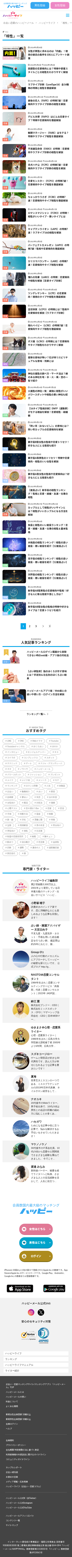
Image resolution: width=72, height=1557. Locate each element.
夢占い (25, 797)
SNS (22, 741)
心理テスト (12, 808)
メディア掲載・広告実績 (17, 1482)
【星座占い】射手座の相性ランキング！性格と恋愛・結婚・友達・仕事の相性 (48, 494)
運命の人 (36, 848)
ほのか (55, 747)
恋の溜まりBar (32, 808)
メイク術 (26, 780)
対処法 (39, 803)
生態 (9, 825)
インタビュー (13, 752)
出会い (6, 662)
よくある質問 (12, 1406)
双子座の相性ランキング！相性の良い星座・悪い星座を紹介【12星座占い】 (48, 561)
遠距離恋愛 (54, 848)
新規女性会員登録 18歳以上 (18, 1414)
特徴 (5, 449)
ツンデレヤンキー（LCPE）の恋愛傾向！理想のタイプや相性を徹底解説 (47, 295)
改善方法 (24, 814)
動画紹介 (26, 792)
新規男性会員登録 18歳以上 (18, 1419)
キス (56, 752)
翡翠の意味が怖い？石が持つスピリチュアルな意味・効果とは (48, 359)
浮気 (24, 820)
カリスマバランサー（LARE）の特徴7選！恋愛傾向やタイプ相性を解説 (48, 263)
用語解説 (24, 825)
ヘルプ (9, 1429)
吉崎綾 (10, 797)
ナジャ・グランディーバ (51, 763)
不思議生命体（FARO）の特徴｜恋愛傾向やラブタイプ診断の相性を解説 (48, 151)
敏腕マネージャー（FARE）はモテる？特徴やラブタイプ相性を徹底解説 (48, 135)
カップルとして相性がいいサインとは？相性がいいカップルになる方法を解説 (48, 511)
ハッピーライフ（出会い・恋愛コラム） (24, 1486)
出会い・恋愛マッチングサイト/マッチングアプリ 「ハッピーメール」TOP (35, 1385)
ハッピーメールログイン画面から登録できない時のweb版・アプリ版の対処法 (48, 654)
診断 (5, 415)
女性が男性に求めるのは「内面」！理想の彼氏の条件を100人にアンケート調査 (48, 55)
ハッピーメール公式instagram (19, 1503)
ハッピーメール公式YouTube (19, 1508)
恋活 (62, 808)
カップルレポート (14, 1468)
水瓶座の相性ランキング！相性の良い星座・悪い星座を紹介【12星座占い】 (48, 544)
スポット (50, 758)
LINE (9, 741)
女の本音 (53, 797)
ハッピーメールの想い (16, 1397)
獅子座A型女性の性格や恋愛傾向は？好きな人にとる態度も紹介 (48, 476)
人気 (48, 786)
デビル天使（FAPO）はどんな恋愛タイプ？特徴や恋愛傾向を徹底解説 (48, 119)
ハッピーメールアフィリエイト (20, 1516)
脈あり (10, 842)
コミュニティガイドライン (18, 1459)
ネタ (9, 769)
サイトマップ (12, 1525)
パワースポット (14, 775)
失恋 (38, 797)
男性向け (11, 831)
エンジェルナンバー (37, 752)
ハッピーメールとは (15, 1392)
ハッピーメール (43, 769)
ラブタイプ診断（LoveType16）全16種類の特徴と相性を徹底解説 (48, 86)
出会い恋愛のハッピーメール (18, 23)
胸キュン (48, 837)
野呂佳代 (11, 853)
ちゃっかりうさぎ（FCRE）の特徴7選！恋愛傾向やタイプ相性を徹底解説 (48, 199)
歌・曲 (10, 820)
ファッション (36, 775)
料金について (12, 1402)
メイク (10, 780)
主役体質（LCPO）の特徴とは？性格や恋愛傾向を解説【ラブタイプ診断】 (48, 311)
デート (29, 763)
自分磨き (26, 842)
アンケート (8, 58)
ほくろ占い (38, 747)
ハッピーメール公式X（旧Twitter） (21, 1498)
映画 (51, 814)
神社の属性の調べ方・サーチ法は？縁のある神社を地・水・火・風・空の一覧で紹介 (48, 377)
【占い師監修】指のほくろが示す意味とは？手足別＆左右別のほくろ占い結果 (47, 675)
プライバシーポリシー (16, 1445)
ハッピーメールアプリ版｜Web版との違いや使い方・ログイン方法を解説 (47, 693)
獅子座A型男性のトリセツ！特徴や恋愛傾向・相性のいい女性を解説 (48, 460)
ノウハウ (24, 769)
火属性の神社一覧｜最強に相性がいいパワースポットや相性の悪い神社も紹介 (48, 395)
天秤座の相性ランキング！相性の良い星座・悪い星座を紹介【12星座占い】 (48, 576)
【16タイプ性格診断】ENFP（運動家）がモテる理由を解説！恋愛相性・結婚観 (48, 412)
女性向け (11, 803)
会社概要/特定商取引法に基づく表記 (22, 1450)
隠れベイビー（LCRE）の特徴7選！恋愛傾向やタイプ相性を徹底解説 (48, 327)
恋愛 (5, 75)
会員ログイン (12, 1424)
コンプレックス (31, 758)
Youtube (54, 741)
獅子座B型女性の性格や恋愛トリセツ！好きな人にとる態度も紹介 (48, 444)
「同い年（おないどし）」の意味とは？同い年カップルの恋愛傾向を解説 (48, 428)
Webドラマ (37, 741)
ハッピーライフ (47, 23)
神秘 (5, 364)
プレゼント (55, 775)
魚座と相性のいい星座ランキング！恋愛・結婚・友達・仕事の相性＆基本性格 (48, 529)
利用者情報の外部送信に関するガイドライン (26, 1455)
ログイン (36, 1256)
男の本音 (40, 825)
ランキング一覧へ (36, 714)
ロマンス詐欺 (32, 786)
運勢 (22, 848)
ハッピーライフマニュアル (19, 1364)
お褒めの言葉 (12, 1477)
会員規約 (10, 1440)
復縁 (53, 803)
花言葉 (41, 842)
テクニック (12, 763)
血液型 (56, 842)
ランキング (12, 786)
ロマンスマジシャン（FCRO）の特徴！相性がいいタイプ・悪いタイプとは (48, 215)
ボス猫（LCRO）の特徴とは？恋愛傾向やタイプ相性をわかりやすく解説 (48, 343)
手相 (9, 814)
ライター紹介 (12, 1370)
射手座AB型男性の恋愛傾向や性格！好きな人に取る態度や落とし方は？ (48, 593)
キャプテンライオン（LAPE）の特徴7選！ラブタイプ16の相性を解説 (48, 231)
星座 (38, 814)
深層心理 (38, 820)
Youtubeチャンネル (16, 747)
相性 (26, 831)
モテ (57, 780)
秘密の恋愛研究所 (15, 837)
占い (40, 792)
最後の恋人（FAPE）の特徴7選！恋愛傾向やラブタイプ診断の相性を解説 (48, 103)
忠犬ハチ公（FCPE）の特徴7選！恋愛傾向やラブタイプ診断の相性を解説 (48, 167)
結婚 (34, 837)
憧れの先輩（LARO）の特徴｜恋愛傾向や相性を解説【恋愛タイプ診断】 (48, 279)
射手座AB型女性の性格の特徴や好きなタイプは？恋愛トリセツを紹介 (48, 609)
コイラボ (11, 758)
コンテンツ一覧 (13, 1521)
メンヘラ (42, 780)
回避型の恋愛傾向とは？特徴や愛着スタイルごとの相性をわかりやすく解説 (48, 71)
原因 (53, 792)
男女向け (57, 825)
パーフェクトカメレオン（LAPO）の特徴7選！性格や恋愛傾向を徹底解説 (48, 247)
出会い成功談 (12, 1472)
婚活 (26, 803)
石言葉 (39, 831)
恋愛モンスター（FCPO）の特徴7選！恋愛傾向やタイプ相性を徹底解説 (48, 183)
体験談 (62, 786)
